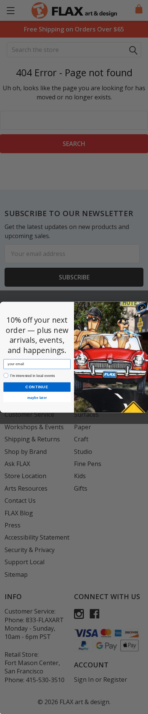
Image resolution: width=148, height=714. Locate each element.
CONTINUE (36, 386)
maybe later (37, 397)
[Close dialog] (142, 308)
